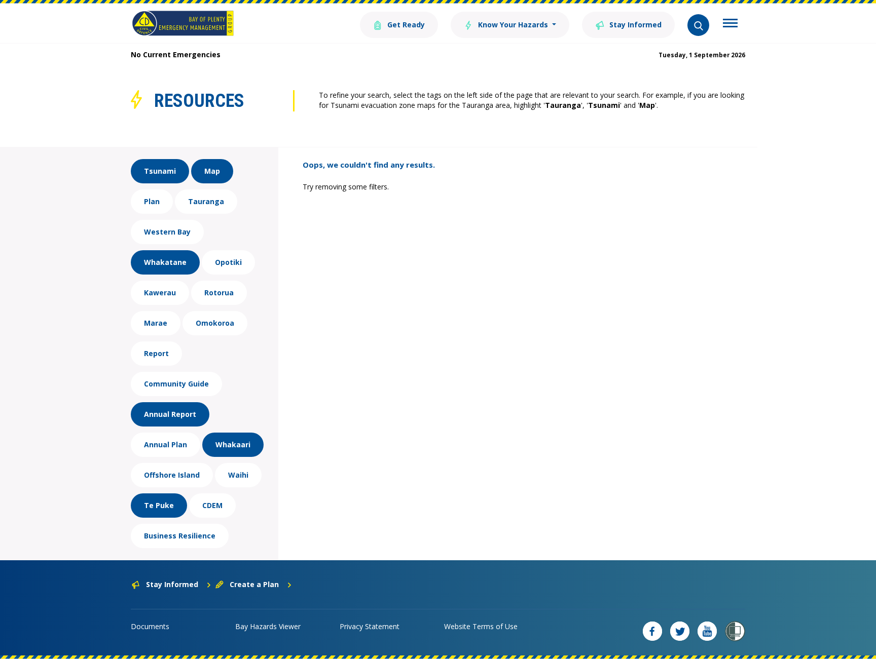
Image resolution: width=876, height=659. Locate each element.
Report (156, 353)
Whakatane (165, 262)
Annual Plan (165, 444)
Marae (155, 323)
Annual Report (170, 414)
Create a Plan (254, 584)
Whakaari (232, 444)
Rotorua (219, 292)
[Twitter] (679, 631)
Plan (152, 201)
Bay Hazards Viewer (268, 626)
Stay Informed (634, 24)
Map (212, 171)
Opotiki (228, 262)
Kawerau (160, 292)
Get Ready (405, 24)
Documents (150, 626)
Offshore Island (172, 475)
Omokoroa (215, 323)
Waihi (238, 475)
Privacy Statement (369, 626)
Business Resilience (179, 535)
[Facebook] (652, 631)
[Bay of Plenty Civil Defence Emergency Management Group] (183, 23)
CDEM (212, 505)
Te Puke (159, 505)
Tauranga (206, 201)
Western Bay (167, 232)
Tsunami (160, 171)
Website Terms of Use (481, 626)
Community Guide (176, 384)
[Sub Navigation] (730, 24)
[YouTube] (707, 631)
